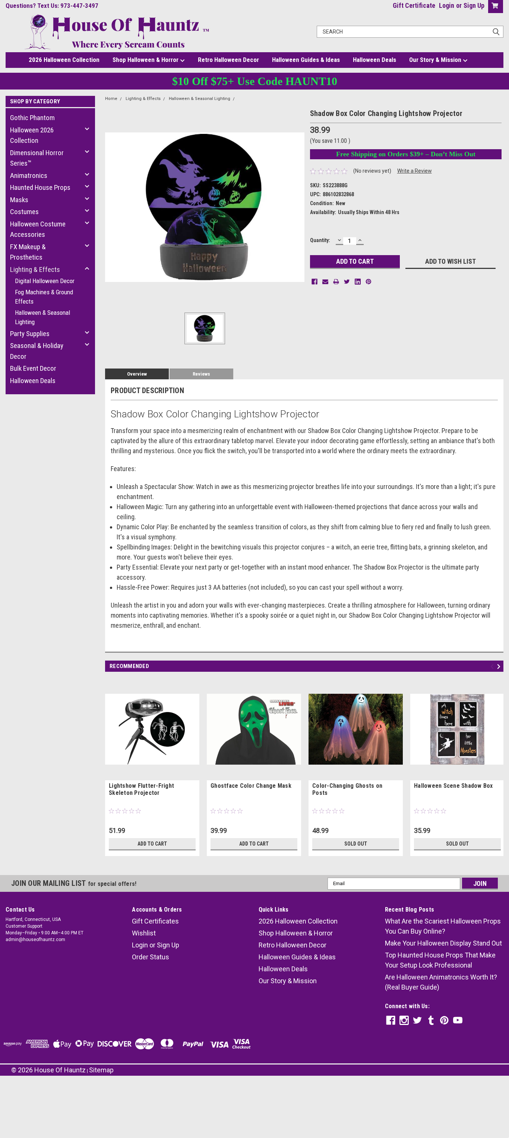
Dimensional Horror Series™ (37, 158)
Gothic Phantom (32, 117)
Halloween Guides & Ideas (306, 59)
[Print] (336, 282)
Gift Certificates (155, 921)
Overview (137, 374)
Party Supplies (30, 333)
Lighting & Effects (35, 269)
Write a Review (414, 171)
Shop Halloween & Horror (146, 59)
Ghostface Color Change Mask (251, 785)
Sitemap (101, 1070)
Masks (19, 199)
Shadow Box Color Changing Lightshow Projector (286, 98)
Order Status (150, 957)
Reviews (201, 374)
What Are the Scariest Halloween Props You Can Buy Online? (443, 926)
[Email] (325, 282)
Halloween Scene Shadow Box (453, 785)
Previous (493, 666)
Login (446, 5)
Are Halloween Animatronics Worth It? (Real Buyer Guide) (441, 982)
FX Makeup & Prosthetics (28, 252)
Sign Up (474, 5)
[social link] (390, 1020)
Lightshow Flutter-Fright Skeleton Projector (141, 789)
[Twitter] (347, 282)
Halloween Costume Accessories (38, 229)
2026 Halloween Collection (64, 59)
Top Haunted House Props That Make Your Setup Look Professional (440, 960)
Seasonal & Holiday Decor (36, 351)
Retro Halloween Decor (228, 59)
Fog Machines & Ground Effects (44, 296)
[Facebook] (314, 282)
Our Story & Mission (436, 59)
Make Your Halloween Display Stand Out (443, 943)
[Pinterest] (369, 282)
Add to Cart (152, 844)
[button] (254, 1097)
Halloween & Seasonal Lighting (42, 317)
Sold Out (355, 844)
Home (111, 98)
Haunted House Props (40, 187)
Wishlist (144, 933)
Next (500, 666)
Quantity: (320, 240)
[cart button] (493, 6)
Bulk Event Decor (33, 368)
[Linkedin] (358, 282)
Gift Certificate (414, 5)
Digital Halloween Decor (45, 281)
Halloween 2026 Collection (32, 135)
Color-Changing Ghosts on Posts (347, 789)
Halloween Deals (374, 59)
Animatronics (28, 175)
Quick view (152, 775)
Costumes (24, 211)
